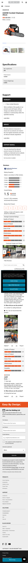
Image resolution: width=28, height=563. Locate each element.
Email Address (5, 434)
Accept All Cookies (14, 289)
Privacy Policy (15, 467)
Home (2, 6)
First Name (5, 420)
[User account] (26, 2)
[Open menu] (2, 2)
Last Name (5, 427)
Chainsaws (7, 6)
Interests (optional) (7, 446)
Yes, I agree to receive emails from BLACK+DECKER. (13, 442)
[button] (2, 544)
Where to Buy (12, 559)
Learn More (6, 118)
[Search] (22, 2)
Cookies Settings (14, 281)
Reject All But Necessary (14, 285)
